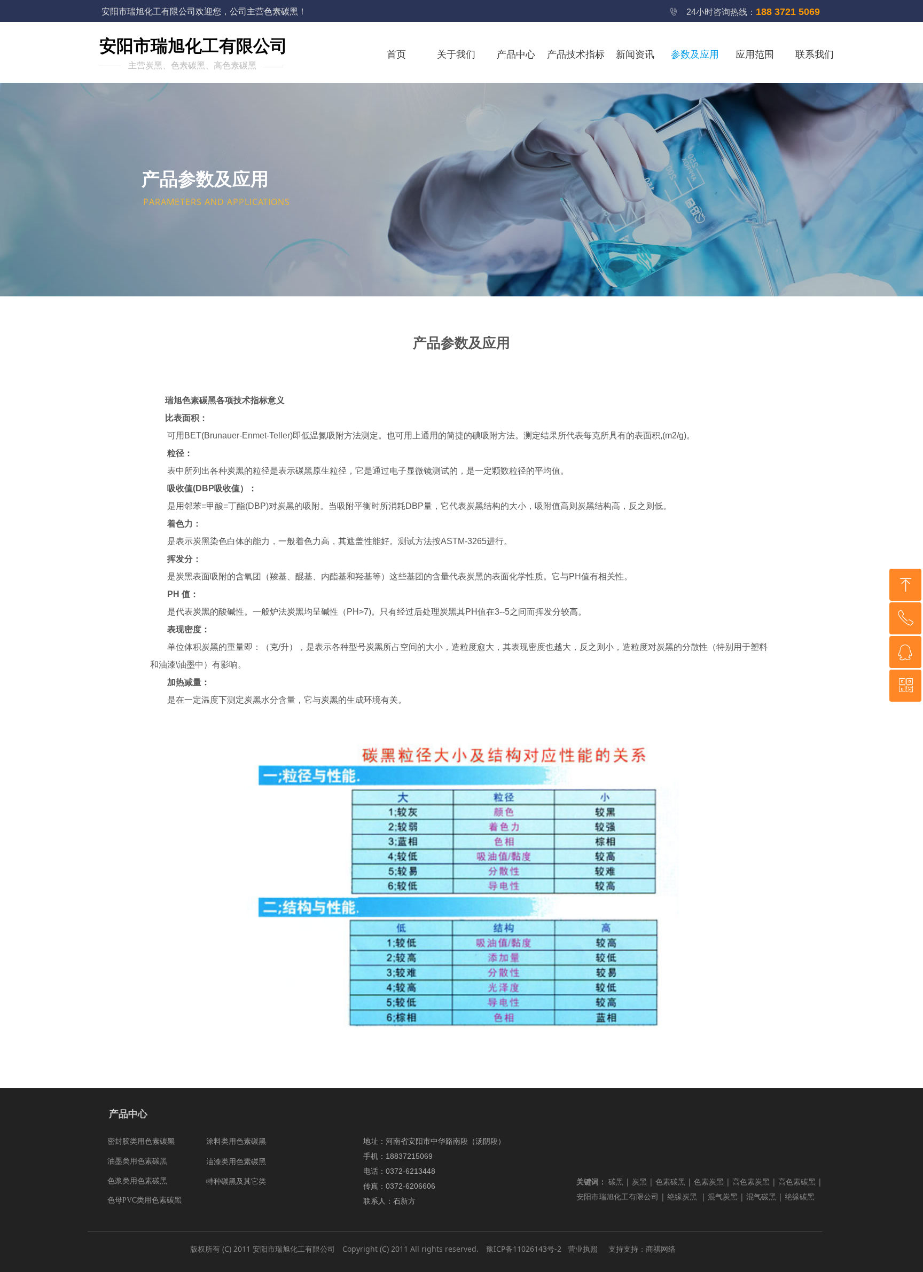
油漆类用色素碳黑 (236, 1162)
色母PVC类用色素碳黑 (144, 1200)
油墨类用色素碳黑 (137, 1161)
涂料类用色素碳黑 (236, 1141)
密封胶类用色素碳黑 (141, 1141)
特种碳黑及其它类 (236, 1181)
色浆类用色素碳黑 (137, 1181)
